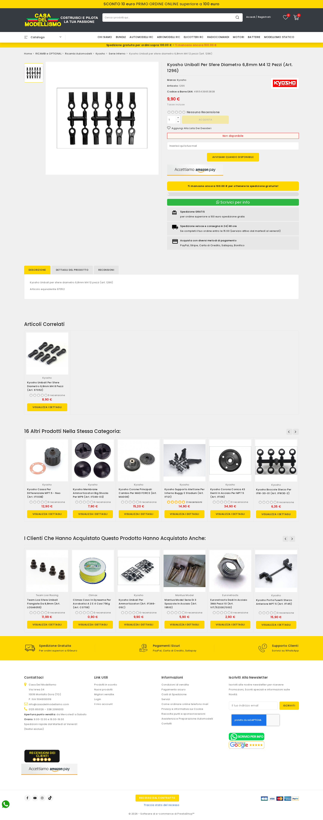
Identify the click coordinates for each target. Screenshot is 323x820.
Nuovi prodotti (103, 689)
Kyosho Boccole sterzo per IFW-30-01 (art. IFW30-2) (273, 491)
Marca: (171, 80)
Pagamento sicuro (174, 689)
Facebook (28, 798)
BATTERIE (254, 37)
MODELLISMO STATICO (279, 37)
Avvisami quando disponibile (233, 157)
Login (97, 699)
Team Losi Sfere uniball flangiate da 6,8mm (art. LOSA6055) (43, 603)
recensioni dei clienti (42, 754)
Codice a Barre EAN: (180, 91)
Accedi (251, 17)
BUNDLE (121, 37)
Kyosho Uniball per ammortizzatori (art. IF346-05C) (137, 603)
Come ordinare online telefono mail (185, 704)
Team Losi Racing (47, 595)
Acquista (205, 119)
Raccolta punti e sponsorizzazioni (183, 714)
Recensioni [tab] (106, 270)
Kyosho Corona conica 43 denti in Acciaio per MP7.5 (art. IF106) (227, 493)
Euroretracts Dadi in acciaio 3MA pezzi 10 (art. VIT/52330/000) (228, 603)
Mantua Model (184, 595)
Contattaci (33, 677)
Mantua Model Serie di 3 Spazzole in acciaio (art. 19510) (180, 603)
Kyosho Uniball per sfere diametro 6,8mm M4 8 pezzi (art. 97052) (45, 386)
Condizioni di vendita (175, 684)
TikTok (50, 798)
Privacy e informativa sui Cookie (182, 709)
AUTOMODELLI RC (141, 37)
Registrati (264, 17)
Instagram (43, 798)
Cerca (237, 17)
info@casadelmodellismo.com (49, 704)
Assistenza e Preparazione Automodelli (187, 718)
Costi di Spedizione (174, 694)
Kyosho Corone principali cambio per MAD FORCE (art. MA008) (138, 493)
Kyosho (182, 80)
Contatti (167, 723)
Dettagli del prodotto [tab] (72, 270)
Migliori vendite (104, 694)
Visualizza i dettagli (47, 407)
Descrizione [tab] (37, 270)
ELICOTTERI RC (194, 37)
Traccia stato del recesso (161, 805)
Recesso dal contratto (157, 798)
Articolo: (173, 86)
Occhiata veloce (64, 339)
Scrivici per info (234, 202)
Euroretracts (230, 595)
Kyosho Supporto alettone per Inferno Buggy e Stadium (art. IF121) (184, 493)
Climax (93, 595)
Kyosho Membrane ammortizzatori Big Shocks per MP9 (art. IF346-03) (90, 493)
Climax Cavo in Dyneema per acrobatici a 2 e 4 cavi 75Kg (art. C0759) (92, 603)
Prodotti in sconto (105, 684)
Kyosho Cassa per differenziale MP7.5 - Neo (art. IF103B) (44, 493)
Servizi (166, 699)
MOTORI (238, 37)
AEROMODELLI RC (168, 37)
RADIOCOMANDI (218, 37)
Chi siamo (105, 37)
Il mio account (103, 704)
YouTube (35, 798)
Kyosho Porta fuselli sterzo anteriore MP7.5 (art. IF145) (274, 602)
